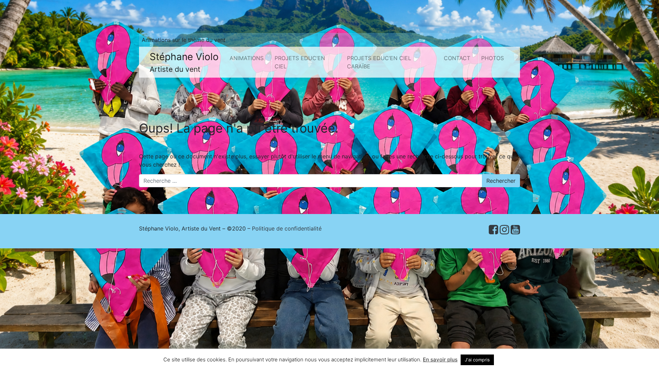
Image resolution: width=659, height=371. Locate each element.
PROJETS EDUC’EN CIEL (300, 62)
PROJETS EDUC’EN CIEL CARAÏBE (379, 62)
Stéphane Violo (184, 62)
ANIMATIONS (247, 58)
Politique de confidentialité (287, 228)
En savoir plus (440, 359)
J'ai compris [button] (477, 359)
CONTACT (457, 58)
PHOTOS (492, 58)
